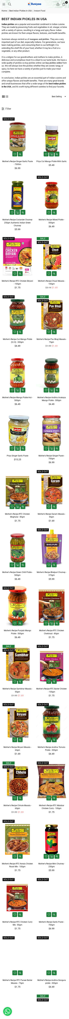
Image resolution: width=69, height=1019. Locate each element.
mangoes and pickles (39, 39)
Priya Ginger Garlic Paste (17, 456)
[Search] (10, 4)
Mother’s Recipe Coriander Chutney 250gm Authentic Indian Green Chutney (17, 223)
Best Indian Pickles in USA (20, 11)
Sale (42, 238)
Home (4, 11)
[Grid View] (3, 96)
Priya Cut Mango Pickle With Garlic (51, 161)
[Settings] (58, 4)
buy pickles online (54, 63)
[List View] (7, 96)
